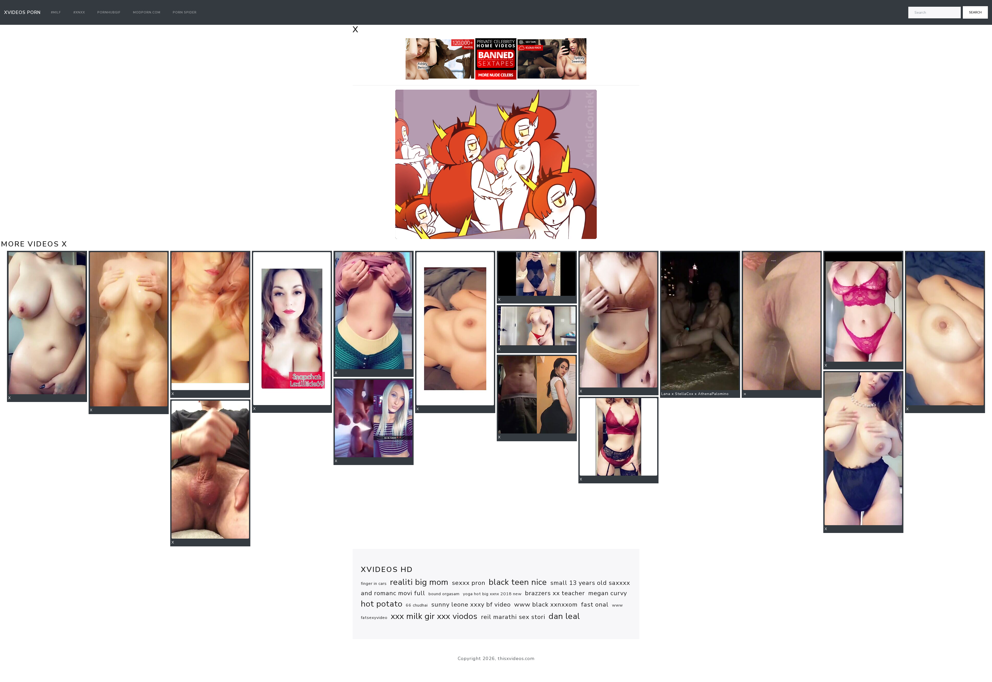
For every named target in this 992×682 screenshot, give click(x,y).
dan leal (564, 616)
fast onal (595, 604)
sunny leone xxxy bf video (471, 604)
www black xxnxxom (546, 604)
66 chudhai (417, 605)
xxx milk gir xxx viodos (434, 616)
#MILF (56, 12)
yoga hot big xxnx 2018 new (492, 594)
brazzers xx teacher (555, 593)
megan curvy (607, 593)
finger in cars (374, 583)
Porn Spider (185, 12)
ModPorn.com (146, 12)
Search (975, 12)
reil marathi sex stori (513, 617)
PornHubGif (109, 12)
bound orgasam (444, 594)
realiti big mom (419, 582)
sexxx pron (468, 583)
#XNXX (79, 12)
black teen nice (518, 582)
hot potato (381, 603)
